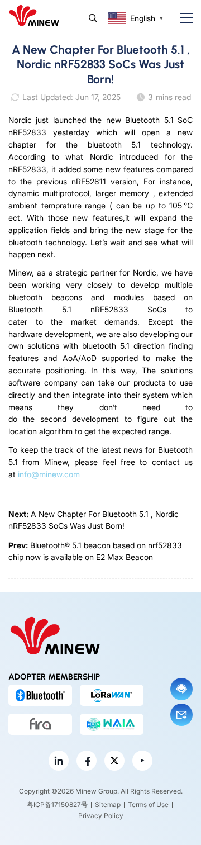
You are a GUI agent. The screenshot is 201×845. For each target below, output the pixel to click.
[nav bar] (182, 18)
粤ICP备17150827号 (57, 804)
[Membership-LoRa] (111, 695)
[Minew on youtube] (142, 760)
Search (93, 18)
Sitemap (108, 804)
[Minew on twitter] (114, 760)
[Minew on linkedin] (58, 760)
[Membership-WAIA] (111, 724)
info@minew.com (49, 474)
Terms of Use (148, 804)
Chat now (181, 689)
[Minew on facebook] (86, 760)
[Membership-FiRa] (40, 724)
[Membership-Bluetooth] (40, 695)
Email (181, 715)
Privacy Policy (100, 815)
